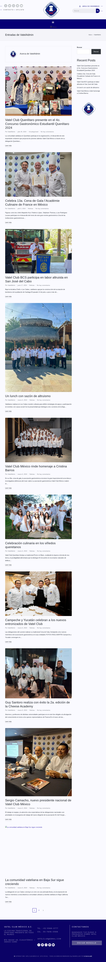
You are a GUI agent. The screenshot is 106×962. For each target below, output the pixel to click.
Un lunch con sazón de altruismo (28, 396)
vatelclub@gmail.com (49, 939)
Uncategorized (33, 132)
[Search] (98, 11)
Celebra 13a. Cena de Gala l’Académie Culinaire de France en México (88, 76)
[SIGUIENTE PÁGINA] (43, 910)
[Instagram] (13, 5)
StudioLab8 (88, 956)
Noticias (30, 208)
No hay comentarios (47, 132)
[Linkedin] (17, 5)
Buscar (79, 47)
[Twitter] (9, 5)
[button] (53, 22)
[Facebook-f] (5, 5)
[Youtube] (21, 5)
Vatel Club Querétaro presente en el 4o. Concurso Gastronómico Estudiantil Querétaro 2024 (37, 123)
